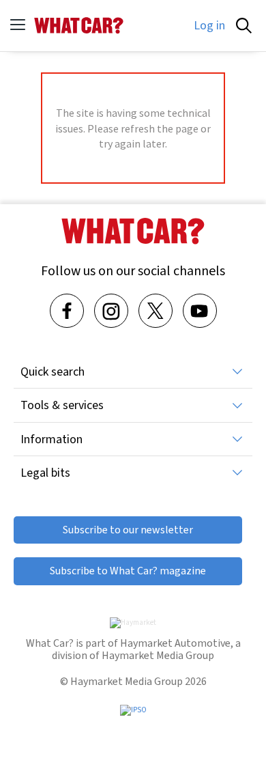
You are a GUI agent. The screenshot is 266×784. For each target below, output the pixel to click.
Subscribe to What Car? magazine (128, 570)
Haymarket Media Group (158, 655)
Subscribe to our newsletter (128, 529)
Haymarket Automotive (175, 643)
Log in (209, 25)
